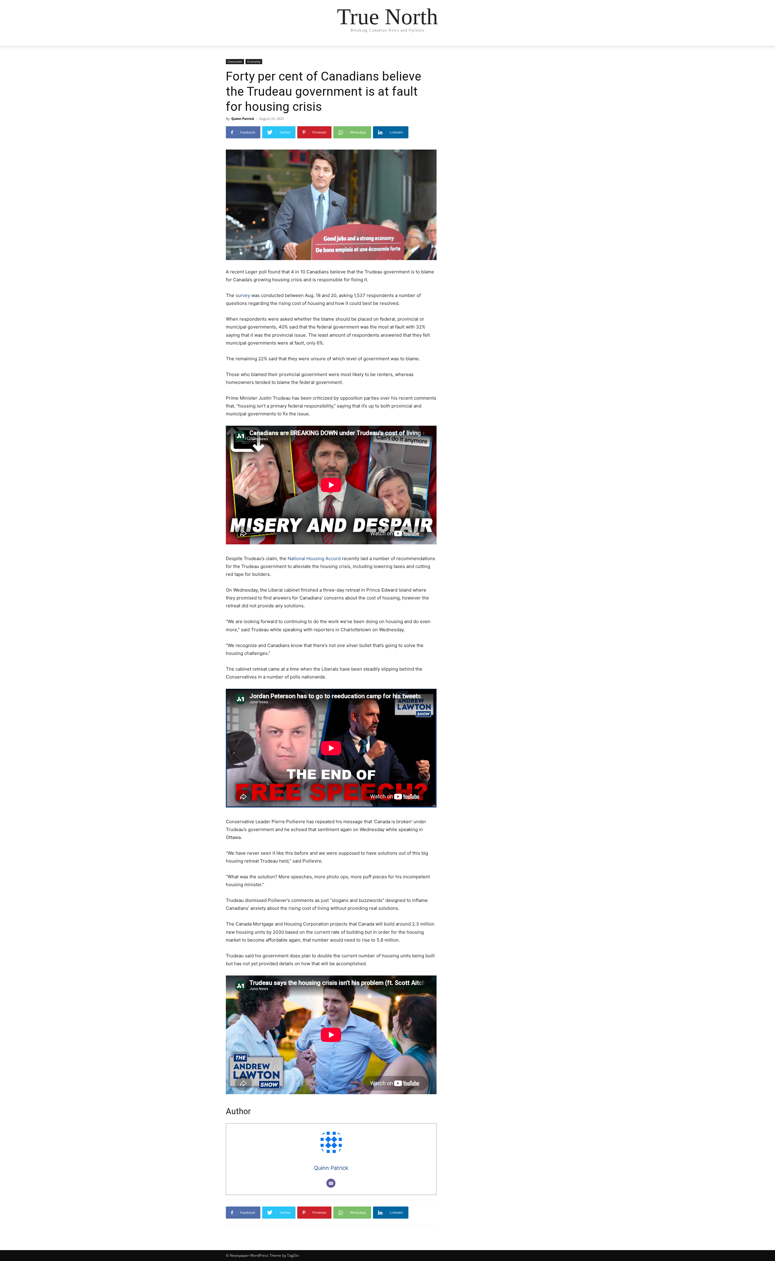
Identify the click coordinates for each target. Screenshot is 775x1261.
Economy (253, 61)
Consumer (235, 61)
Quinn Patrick (242, 118)
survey (243, 295)
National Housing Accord (314, 558)
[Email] (330, 1183)
